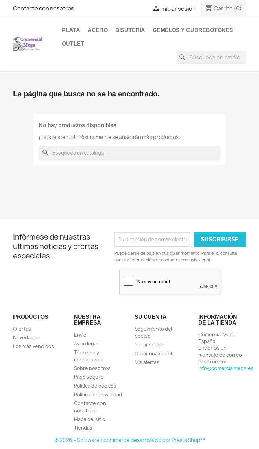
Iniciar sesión (150, 344)
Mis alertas (147, 362)
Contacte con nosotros (43, 8)
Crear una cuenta (155, 353)
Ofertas (22, 329)
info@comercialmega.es (226, 368)
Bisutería (130, 30)
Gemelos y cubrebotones (193, 30)
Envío (80, 335)
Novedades (26, 337)
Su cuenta (151, 317)
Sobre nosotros (92, 368)
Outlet (73, 44)
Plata (71, 30)
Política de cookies (95, 386)
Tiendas (83, 428)
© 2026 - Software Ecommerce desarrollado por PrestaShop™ (129, 440)
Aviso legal (86, 343)
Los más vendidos (33, 346)
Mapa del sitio (89, 419)
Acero (98, 30)
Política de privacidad (98, 394)
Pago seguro (89, 377)
